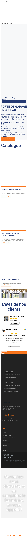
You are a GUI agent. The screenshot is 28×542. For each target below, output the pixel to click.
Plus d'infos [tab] (5, 99)
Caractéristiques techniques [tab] (9, 98)
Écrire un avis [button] (14, 323)
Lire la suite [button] (14, 342)
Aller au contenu (4, 1)
